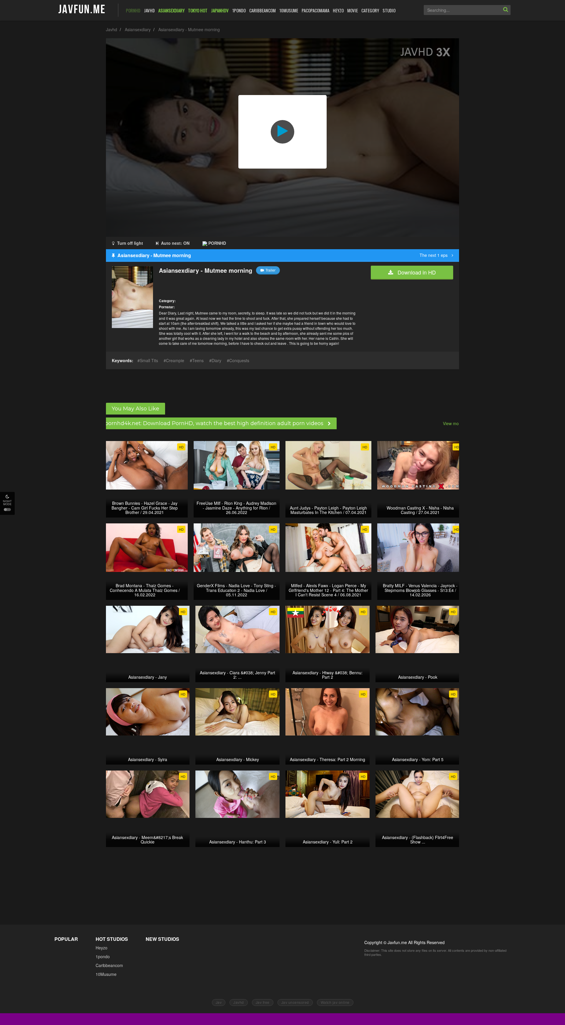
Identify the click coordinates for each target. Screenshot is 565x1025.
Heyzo (101, 948)
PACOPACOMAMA (315, 10)
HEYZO (338, 10)
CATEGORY (370, 10)
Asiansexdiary (138, 29)
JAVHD (149, 10)
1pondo (103, 956)
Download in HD (416, 272)
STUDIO (389, 10)
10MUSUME (288, 10)
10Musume (106, 974)
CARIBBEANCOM (262, 10)
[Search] (506, 10)
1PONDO (239, 10)
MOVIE (352, 10)
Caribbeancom (109, 965)
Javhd (111, 29)
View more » (454, 423)
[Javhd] (81, 9)
